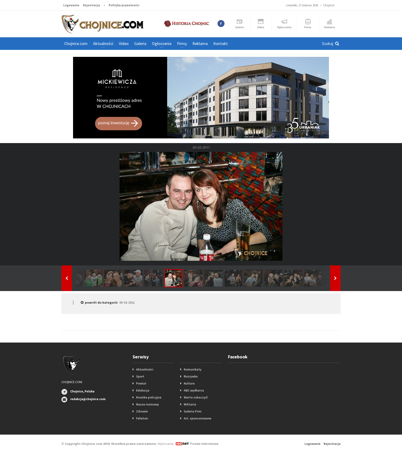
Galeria (140, 43)
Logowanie (71, 5)
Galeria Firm (192, 411)
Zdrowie (142, 411)
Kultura (189, 383)
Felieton (142, 418)
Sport (140, 376)
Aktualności (144, 369)
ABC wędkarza (194, 390)
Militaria (190, 404)
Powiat (141, 383)
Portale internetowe (204, 444)
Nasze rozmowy (147, 404)
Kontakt (220, 43)
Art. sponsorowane (197, 418)
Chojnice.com (75, 43)
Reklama (200, 43)
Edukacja (142, 390)
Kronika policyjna (148, 397)
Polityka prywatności (124, 5)
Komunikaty (192, 369)
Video (124, 43)
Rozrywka (191, 376)
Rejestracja (91, 5)
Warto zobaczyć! (196, 397)
